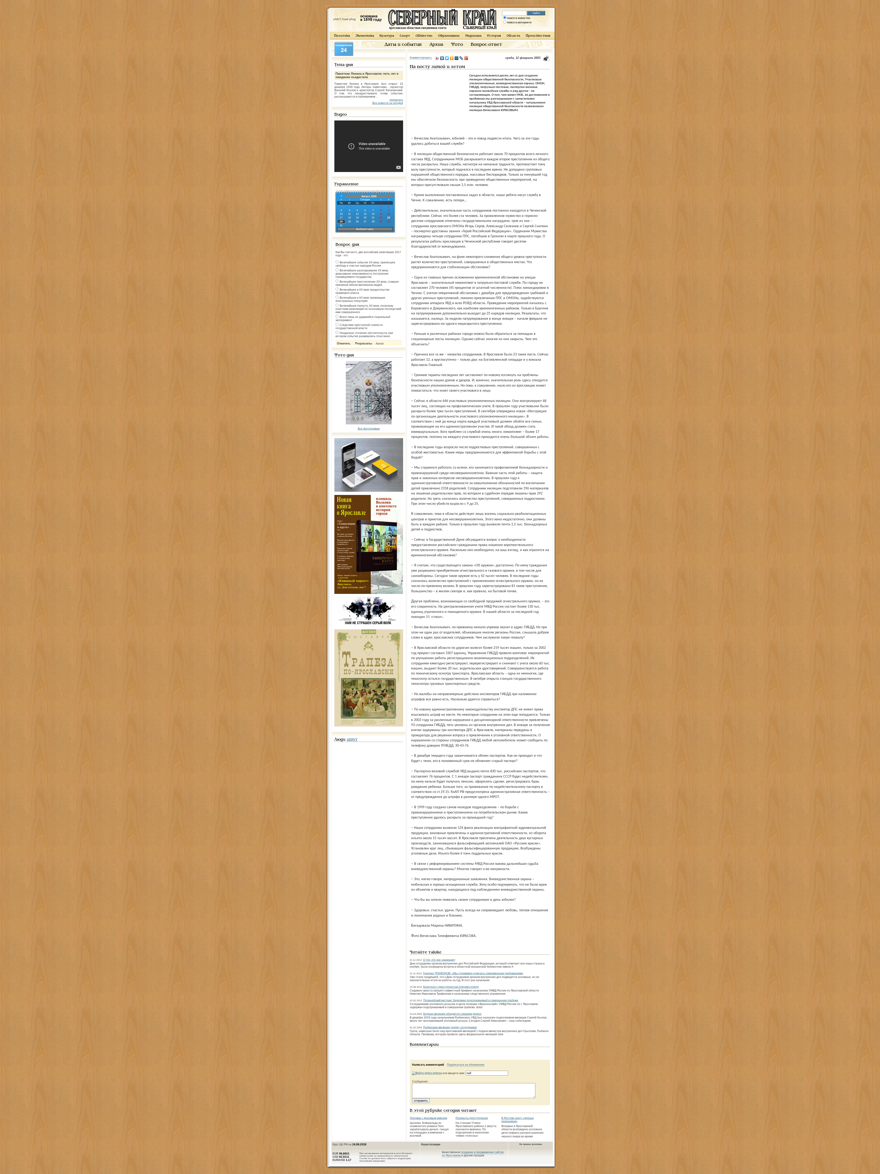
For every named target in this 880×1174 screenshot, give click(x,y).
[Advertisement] (438, 102)
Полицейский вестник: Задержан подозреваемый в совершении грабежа (470, 1000)
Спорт (405, 35)
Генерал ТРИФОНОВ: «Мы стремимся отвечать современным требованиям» (473, 973)
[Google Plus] (466, 58)
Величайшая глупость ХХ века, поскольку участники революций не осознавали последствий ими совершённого (368, 309)
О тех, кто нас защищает (439, 959)
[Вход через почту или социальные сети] (427, 1073)
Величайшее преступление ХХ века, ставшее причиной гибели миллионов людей (367, 283)
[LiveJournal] (461, 58)
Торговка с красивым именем (428, 1118)
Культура (387, 35)
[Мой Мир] (456, 58)
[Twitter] (447, 58)
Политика (342, 35)
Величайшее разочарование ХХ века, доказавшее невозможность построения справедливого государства (362, 273)
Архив (436, 45)
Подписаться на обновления (465, 1064)
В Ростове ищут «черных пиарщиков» (517, 1120)
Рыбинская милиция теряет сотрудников (450, 1027)
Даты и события (403, 45)
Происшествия (538, 35)
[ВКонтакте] (442, 58)
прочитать (396, 99)
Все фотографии (369, 428)
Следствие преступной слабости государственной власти (359, 326)
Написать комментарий (428, 1064)
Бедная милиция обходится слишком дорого (452, 1014)
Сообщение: (420, 1081)
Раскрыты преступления (472, 1118)
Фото (457, 45)
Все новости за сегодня (387, 103)
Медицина (473, 35)
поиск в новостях (518, 18)
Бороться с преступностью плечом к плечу (451, 986)
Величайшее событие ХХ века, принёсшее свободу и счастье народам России (365, 264)
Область (513, 35)
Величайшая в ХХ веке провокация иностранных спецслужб (360, 299)
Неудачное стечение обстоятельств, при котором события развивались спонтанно (364, 334)
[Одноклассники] (451, 58)
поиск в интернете (519, 22)
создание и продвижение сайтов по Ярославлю (472, 1154)
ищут (352, 740)
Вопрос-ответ (486, 45)
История (494, 35)
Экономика (364, 35)
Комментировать (421, 57)
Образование (449, 35)
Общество (423, 35)
